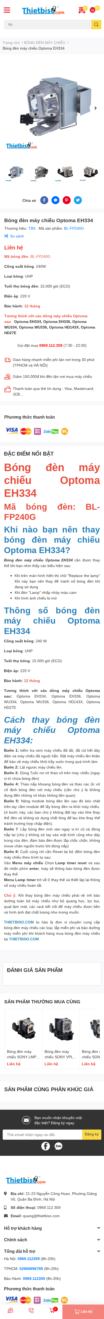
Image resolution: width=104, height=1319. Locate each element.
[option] (52, 108)
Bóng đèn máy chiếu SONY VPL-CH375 (59, 1056)
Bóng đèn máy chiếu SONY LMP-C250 (22, 1056)
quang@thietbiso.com (41, 1215)
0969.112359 (29, 1258)
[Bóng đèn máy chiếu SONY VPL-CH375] (61, 1028)
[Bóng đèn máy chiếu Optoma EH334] (52, 108)
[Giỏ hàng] (92, 10)
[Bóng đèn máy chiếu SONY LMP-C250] (23, 1028)
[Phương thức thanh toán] (37, 431)
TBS (32, 228)
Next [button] (95, 108)
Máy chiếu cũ (13, 32)
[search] (96, 24)
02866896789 (31, 1268)
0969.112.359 (50, 345)
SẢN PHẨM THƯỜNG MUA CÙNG (42, 1001)
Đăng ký (92, 1134)
